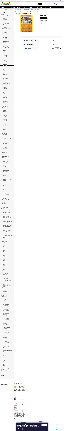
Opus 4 (4, 246)
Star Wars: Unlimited (5, 211)
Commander (5, 274)
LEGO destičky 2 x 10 (6, 322)
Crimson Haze (5, 186)
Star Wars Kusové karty (6, 212)
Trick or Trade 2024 (6, 38)
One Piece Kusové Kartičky (7, 291)
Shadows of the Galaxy (6, 230)
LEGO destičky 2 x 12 (6, 323)
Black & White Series (5, 142)
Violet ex (4, 176)
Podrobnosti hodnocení (27, 13)
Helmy (4, 359)
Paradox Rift (4, 45)
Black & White (5, 143)
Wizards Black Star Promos (7, 138)
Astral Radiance (5, 65)
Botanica (4, 365)
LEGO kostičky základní (6, 327)
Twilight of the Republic (6, 218)
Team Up (4, 92)
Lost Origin (4, 59)
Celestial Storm (5, 96)
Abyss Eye (4, 166)
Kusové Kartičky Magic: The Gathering (7, 279)
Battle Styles (4, 73)
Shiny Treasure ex (5, 171)
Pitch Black (4, 18)
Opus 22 (4, 269)
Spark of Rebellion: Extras (7, 222)
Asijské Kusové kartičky (6, 165)
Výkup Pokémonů (35, 0)
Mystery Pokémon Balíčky (6, 199)
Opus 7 (4, 250)
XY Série (3, 107)
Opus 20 (4, 266)
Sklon (3, 361)
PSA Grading (4, 160)
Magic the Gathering (5, 270)
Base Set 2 (4, 135)
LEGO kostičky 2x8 (6, 346)
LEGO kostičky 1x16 (6, 338)
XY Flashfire (4, 124)
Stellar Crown (5, 37)
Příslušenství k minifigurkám (7, 350)
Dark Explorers (5, 149)
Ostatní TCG (3, 208)
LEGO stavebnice (4, 295)
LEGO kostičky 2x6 (6, 345)
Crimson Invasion (5, 100)
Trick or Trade (5, 60)
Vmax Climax (5, 193)
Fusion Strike (5, 68)
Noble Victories (5, 147)
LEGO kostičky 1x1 (5, 328)
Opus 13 (4, 257)
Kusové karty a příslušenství (5, 15)
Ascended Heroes (5, 22)
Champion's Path (5, 78)
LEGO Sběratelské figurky (6, 368)
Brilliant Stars (5, 66)
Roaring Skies (5, 117)
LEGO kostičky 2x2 (6, 341)
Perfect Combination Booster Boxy (8, 238)
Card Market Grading (6, 161)
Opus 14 (4, 259)
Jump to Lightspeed (6, 216)
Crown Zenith (5, 56)
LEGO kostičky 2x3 (6, 342)
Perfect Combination (6, 234)
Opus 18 (4, 264)
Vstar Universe (5, 175)
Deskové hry (3, 294)
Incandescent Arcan (6, 190)
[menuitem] (4, 7)
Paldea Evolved (5, 50)
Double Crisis (5, 119)
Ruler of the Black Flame (6, 172)
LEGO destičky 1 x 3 (6, 305)
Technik (4, 300)
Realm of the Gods (5, 240)
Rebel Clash (4, 80)
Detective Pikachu (5, 91)
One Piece (3, 287)
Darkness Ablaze (5, 79)
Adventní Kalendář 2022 (6, 61)
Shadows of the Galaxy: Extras (7, 225)
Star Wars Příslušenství (6, 229)
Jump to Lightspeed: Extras (7, 217)
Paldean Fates (5, 43)
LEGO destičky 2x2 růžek (6, 314)
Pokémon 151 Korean (6, 170)
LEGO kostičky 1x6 (6, 333)
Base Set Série (4, 133)
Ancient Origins (5, 116)
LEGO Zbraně (5, 357)
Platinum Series (4, 152)
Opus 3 (4, 245)
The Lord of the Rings (6, 281)
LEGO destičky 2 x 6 (6, 319)
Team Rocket (5, 134)
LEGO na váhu (4, 366)
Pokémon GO (5, 64)
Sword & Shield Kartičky (6, 55)
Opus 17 (4, 263)
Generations (4, 112)
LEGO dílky (4, 299)
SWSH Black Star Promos (7, 83)
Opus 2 (4, 243)
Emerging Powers (5, 144)
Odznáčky (3, 202)
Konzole (4, 363)
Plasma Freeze (5, 151)
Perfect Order (5, 20)
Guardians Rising (5, 103)
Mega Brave (4, 197)
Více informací (36, 426)
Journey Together (5, 33)
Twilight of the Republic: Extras (8, 220)
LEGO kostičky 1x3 (6, 331)
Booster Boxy (5, 288)
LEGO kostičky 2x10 (6, 347)
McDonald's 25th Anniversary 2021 (8, 75)
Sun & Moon (4, 105)
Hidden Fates (5, 87)
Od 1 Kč (2, 292)
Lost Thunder (5, 93)
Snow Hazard (5, 183)
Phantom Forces (5, 121)
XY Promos (4, 128)
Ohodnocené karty (5, 158)
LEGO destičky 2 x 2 (6, 315)
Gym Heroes (4, 130)
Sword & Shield (5, 82)
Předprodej (4, 277)
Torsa (4, 352)
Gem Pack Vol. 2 (5, 198)
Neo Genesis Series (5, 206)
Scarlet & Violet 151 (5, 46)
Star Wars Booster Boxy (6, 227)
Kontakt (25, 0)
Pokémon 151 (5, 174)
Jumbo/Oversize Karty (5, 156)
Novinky (2, 369)
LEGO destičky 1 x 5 (6, 308)
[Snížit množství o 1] (58, 49)
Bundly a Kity (5, 275)
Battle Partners (5, 167)
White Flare (4, 29)
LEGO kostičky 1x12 (6, 337)
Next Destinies (5, 148)
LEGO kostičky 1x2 (6, 329)
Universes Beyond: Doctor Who (7, 280)
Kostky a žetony (4, 203)
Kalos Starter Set (5, 125)
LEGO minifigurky (5, 297)
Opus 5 (4, 247)
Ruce (3, 356)
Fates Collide (5, 111)
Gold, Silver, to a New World (7, 179)
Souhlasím (44, 424)
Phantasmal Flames (6, 23)
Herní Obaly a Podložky (6, 204)
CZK (57, 0)
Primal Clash (5, 120)
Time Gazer (4, 188)
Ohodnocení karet (5, 162)
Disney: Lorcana (4, 209)
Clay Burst (4, 181)
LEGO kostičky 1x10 (6, 336)
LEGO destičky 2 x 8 (6, 320)
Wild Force (4, 184)
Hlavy (4, 351)
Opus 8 (4, 251)
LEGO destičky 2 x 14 (6, 324)
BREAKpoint (4, 114)
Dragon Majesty (5, 94)
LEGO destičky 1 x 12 (6, 313)
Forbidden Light (5, 97)
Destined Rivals (5, 32)
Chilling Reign (5, 71)
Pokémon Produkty (4, 14)
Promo (3, 157)
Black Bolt (4, 31)
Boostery (4, 290)
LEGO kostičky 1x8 (6, 334)
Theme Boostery (5, 273)
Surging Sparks (5, 36)
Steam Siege (4, 110)
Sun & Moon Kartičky (5, 84)
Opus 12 (4, 256)
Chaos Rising (5, 19)
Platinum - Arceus (5, 153)
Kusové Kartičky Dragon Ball (7, 235)
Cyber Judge (4, 185)
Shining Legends (5, 101)
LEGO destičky (5, 301)
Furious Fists (5, 123)
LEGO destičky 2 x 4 (6, 318)
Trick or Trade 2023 (6, 47)
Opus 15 (4, 260)
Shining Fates (5, 74)
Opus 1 (4, 242)
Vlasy (4, 360)
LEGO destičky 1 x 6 (6, 309)
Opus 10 (4, 254)
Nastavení (20, 428)
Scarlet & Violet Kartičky (6, 28)
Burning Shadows (5, 102)
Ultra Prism (4, 98)
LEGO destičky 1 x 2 (6, 304)
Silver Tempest (5, 57)
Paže (3, 355)
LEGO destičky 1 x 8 (6, 310)
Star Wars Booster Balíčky (7, 226)
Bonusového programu (32, 40)
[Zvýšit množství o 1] (58, 48)
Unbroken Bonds (5, 89)
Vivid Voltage (5, 77)
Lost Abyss (4, 189)
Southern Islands (5, 207)
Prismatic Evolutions (6, 34)
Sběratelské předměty (4, 370)
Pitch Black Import (5, 27)
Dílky (3, 364)
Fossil (3, 137)
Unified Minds (5, 88)
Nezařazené (4, 163)
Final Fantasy (4, 241)
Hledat (40, 3)
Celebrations (4, 69)
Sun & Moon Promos (6, 106)
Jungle (4, 139)
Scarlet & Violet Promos (6, 52)
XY (3, 126)
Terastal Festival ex (6, 169)
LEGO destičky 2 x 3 (6, 317)
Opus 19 (4, 265)
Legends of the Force (6, 213)
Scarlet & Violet (5, 51)
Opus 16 (4, 261)
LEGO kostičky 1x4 (6, 332)
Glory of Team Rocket (6, 194)
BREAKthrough (5, 115)
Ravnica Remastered (6, 284)
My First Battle (5, 54)
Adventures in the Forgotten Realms (7, 286)
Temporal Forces (5, 42)
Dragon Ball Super (5, 232)
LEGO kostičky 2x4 (6, 343)
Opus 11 (4, 255)
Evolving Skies (5, 70)
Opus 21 (4, 268)
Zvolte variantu (44, 18)
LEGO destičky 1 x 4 (6, 306)
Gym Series (4, 129)
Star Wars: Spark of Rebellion (7, 221)
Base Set (4, 140)
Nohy (4, 354)
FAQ (29, 0)
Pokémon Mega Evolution (7, 24)
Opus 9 (4, 252)
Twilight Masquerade (6, 41)
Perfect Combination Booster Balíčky (7, 237)
